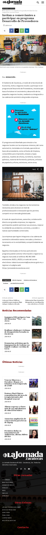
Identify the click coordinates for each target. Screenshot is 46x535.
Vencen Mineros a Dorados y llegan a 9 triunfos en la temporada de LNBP (15, 383)
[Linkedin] (27, 30)
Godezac (5, 283)
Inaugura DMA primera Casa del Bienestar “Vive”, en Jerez (17, 319)
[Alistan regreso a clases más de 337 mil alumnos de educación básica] (33, 409)
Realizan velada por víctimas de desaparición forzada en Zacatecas (17, 332)
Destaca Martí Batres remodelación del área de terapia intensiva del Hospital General (15, 396)
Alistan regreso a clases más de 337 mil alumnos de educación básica (15, 409)
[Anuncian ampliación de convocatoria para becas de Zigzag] (33, 422)
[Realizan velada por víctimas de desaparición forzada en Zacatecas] (37, 334)
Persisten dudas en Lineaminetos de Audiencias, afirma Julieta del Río (15, 434)
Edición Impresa (16, 280)
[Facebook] (11, 30)
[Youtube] (28, 469)
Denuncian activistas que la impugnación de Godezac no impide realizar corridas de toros (17, 346)
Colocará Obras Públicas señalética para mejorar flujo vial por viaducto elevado (12, 302)
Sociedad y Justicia (9, 8)
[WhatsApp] (22, 30)
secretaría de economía (17, 283)
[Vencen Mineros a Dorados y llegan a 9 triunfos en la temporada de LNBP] (33, 383)
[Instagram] (21, 469)
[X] (16, 30)
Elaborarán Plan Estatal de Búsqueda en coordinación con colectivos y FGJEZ (34, 302)
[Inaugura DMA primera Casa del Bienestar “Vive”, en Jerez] (37, 321)
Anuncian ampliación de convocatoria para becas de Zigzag (15, 421)
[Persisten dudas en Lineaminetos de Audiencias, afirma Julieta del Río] (33, 434)
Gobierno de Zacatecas (30, 280)
